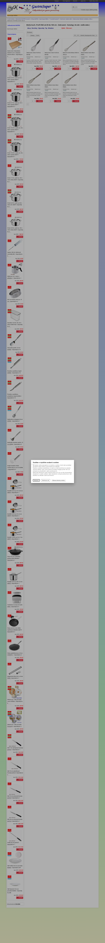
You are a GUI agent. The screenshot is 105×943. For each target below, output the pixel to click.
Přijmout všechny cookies (58, 480)
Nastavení (36, 480)
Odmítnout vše (45, 480)
